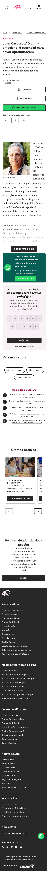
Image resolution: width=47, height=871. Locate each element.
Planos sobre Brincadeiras (15, 686)
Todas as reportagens (12, 610)
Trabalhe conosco (10, 771)
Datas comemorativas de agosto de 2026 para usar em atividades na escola (24, 421)
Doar (23, 578)
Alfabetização (8, 626)
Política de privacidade (13, 812)
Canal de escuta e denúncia (16, 816)
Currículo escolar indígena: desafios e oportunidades (23, 408)
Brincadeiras (8, 634)
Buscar (28, 8)
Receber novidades (14, 834)
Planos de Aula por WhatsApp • (17, 694)
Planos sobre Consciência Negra (18, 678)
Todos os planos (10, 670)
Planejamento (8, 638)
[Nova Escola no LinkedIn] (16, 847)
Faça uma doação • (11, 779)
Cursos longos (9, 743)
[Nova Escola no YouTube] (21, 847)
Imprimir (26, 89)
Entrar (39, 8)
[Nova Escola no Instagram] (12, 847)
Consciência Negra (11, 618)
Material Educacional (12, 690)
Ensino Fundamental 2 (13, 731)
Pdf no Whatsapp (26, 107)
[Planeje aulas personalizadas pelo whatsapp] (41, 836)
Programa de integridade (14, 808)
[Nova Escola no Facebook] (3, 847)
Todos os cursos (10, 715)
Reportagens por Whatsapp (15, 654)
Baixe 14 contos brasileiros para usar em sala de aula (24, 402)
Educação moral (24, 377)
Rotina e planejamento (13, 735)
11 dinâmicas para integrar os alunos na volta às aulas (24, 415)
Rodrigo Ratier (13, 80)
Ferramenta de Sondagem (15, 674)
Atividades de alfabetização (15, 698)
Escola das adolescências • (15, 646)
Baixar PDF (26, 98)
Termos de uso (9, 804)
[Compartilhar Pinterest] (23, 120)
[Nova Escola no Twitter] (7, 847)
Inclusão (6, 630)
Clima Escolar (35, 370)
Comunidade (8, 759)
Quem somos (8, 767)
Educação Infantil (10, 622)
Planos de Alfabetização (14, 682)
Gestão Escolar (9, 642)
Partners (6, 783)
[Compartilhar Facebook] (15, 120)
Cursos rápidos (9, 739)
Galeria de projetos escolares (16, 650)
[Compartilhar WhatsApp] (6, 120)
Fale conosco (8, 763)
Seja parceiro (8, 775)
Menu (7, 8)
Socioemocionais (14, 370)
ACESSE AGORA (25, 278)
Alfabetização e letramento (15, 727)
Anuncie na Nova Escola (14, 787)
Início (5, 33)
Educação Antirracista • (13, 719)
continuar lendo (24, 249)
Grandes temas (9, 614)
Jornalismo (17, 33)
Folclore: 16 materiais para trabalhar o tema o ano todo (24, 395)
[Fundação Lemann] (27, 865)
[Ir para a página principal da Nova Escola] (17, 7)
